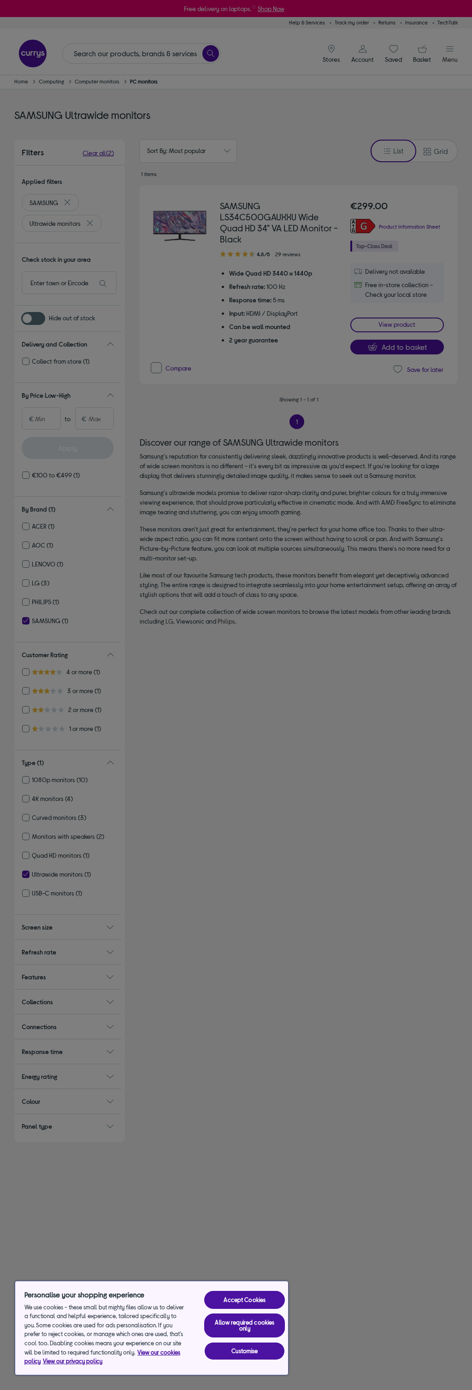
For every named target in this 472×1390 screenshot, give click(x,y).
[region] (152, 1328)
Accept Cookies (245, 1299)
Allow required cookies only (244, 1325)
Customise (244, 1351)
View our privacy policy (72, 1361)
